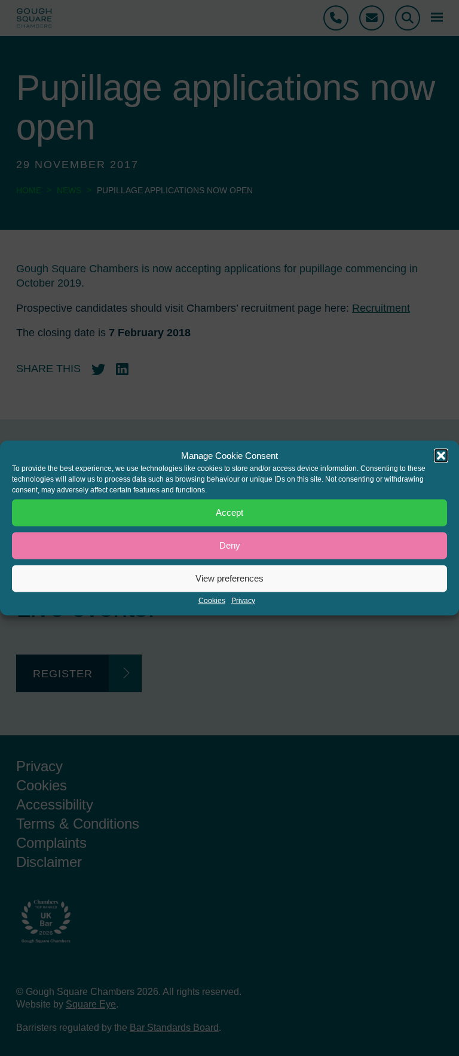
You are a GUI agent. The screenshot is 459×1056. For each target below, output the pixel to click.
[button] (441, 455)
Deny (229, 545)
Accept (229, 512)
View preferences (229, 578)
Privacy (243, 600)
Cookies (211, 600)
